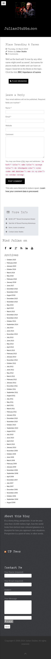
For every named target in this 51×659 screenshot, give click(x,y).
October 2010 (11, 425)
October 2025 (11, 260)
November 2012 (12, 360)
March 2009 (11, 460)
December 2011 (12, 386)
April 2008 (10, 477)
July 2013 (10, 337)
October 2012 (11, 363)
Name (8, 108)
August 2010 (11, 431)
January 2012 (11, 383)
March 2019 (11, 273)
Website (9, 126)
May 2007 (10, 486)
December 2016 (12, 289)
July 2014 (10, 328)
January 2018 (11, 282)
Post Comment (15, 181)
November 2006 (12, 493)
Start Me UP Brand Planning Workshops (22, 223)
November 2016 (12, 292)
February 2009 (12, 464)
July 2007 (10, 483)
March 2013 (11, 350)
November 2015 (12, 302)
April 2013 (10, 347)
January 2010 (11, 447)
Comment (9, 134)
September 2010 (12, 428)
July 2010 (10, 434)
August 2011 (11, 396)
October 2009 (11, 454)
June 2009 (10, 457)
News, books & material (16, 227)
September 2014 (12, 324)
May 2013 (10, 344)
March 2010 (11, 444)
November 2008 (12, 470)
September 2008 (12, 473)
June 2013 (10, 341)
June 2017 (10, 285)
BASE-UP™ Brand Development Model (21, 219)
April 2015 (10, 308)
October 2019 (11, 269)
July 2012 (10, 366)
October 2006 (11, 496)
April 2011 (10, 405)
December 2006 (12, 489)
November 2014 (12, 318)
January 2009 (11, 467)
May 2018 (10, 276)
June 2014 (10, 331)
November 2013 (12, 334)
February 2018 (12, 279)
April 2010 (10, 441)
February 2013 (12, 353)
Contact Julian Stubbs (15, 232)
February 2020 (12, 263)
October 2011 (11, 389)
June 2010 (10, 438)
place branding (19, 81)
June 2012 (10, 370)
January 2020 (11, 266)
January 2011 (11, 415)
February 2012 (12, 379)
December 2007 (12, 480)
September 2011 (12, 392)
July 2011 (10, 399)
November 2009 (12, 451)
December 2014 (12, 315)
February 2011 (12, 412)
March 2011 (11, 409)
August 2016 (11, 295)
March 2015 (11, 311)
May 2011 (10, 402)
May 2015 (10, 305)
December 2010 (12, 418)
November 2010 (12, 421)
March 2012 (11, 376)
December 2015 (12, 298)
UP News (14, 551)
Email (8, 117)
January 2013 (11, 357)
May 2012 (10, 373)
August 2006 (11, 502)
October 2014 (11, 321)
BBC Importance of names (29, 72)
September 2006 (12, 499)
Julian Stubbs (21, 51)
